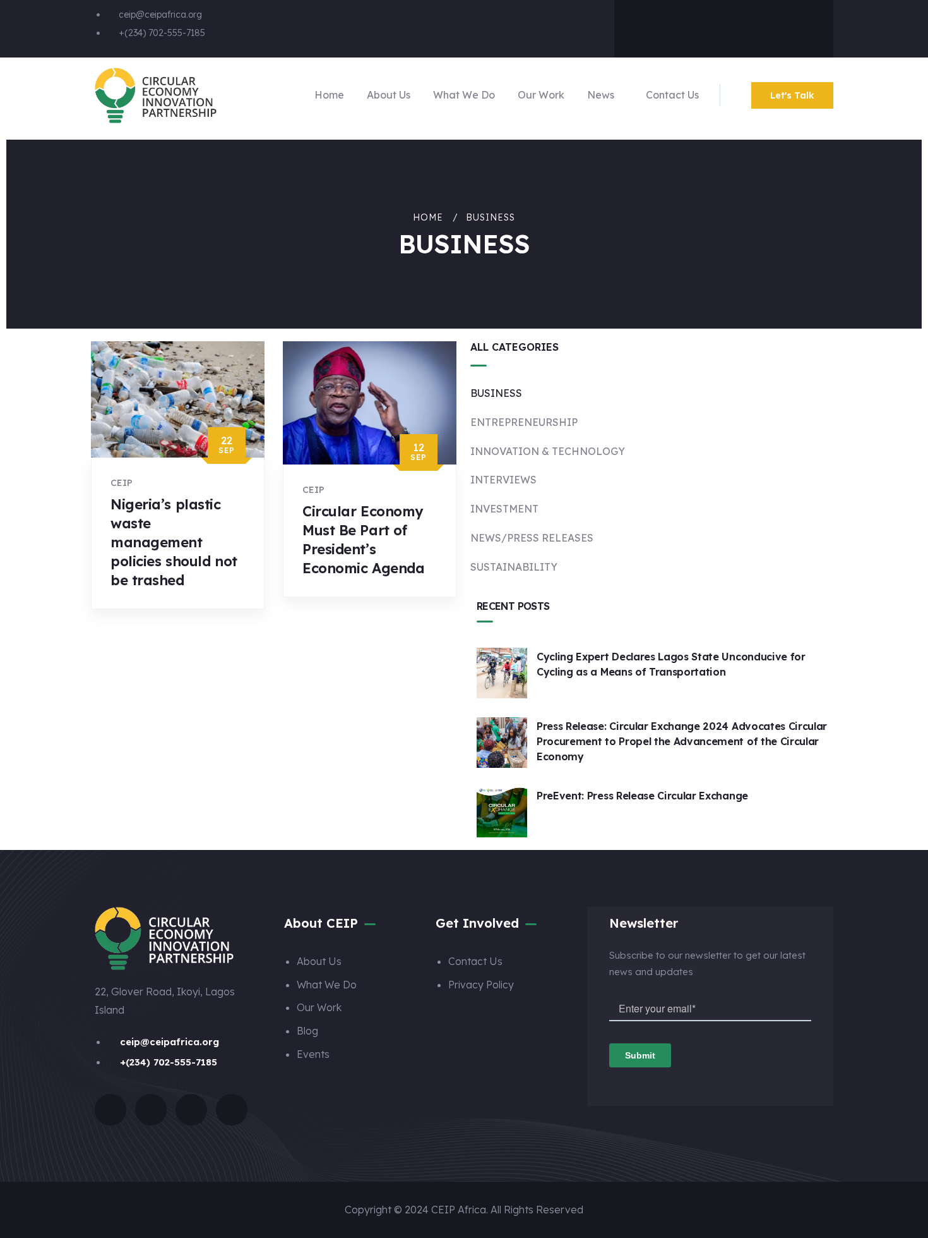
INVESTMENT (504, 508)
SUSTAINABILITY (513, 567)
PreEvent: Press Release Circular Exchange (642, 795)
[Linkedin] (798, 26)
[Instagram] (748, 26)
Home (428, 217)
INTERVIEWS (503, 479)
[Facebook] (649, 26)
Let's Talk (792, 95)
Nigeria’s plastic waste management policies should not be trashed (173, 542)
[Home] (156, 95)
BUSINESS (496, 393)
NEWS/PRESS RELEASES (531, 537)
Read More (145, 621)
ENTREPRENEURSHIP (524, 422)
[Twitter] (699, 26)
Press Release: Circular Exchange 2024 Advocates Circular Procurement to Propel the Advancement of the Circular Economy (682, 741)
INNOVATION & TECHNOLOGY (547, 451)
